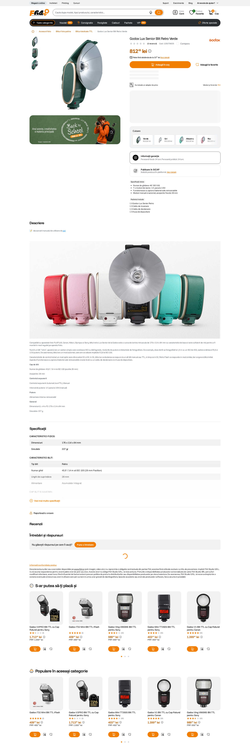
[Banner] (75, 129)
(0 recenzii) (152, 43)
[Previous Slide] (29, 677)
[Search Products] (159, 12)
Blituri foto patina (63, 31)
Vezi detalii (171, 153)
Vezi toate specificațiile (45, 626)
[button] (151, 12)
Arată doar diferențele (44, 553)
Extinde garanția (191, 127)
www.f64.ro (79, 638)
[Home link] (33, 31)
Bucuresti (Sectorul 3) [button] (160, 82)
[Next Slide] (220, 677)
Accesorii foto (45, 31)
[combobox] (108, 12)
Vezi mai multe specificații (47, 482)
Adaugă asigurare (163, 141)
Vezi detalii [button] (164, 61)
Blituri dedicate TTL (84, 31)
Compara (184, 43)
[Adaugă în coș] (74, 592)
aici (64, 212)
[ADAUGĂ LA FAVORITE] (90, 592)
